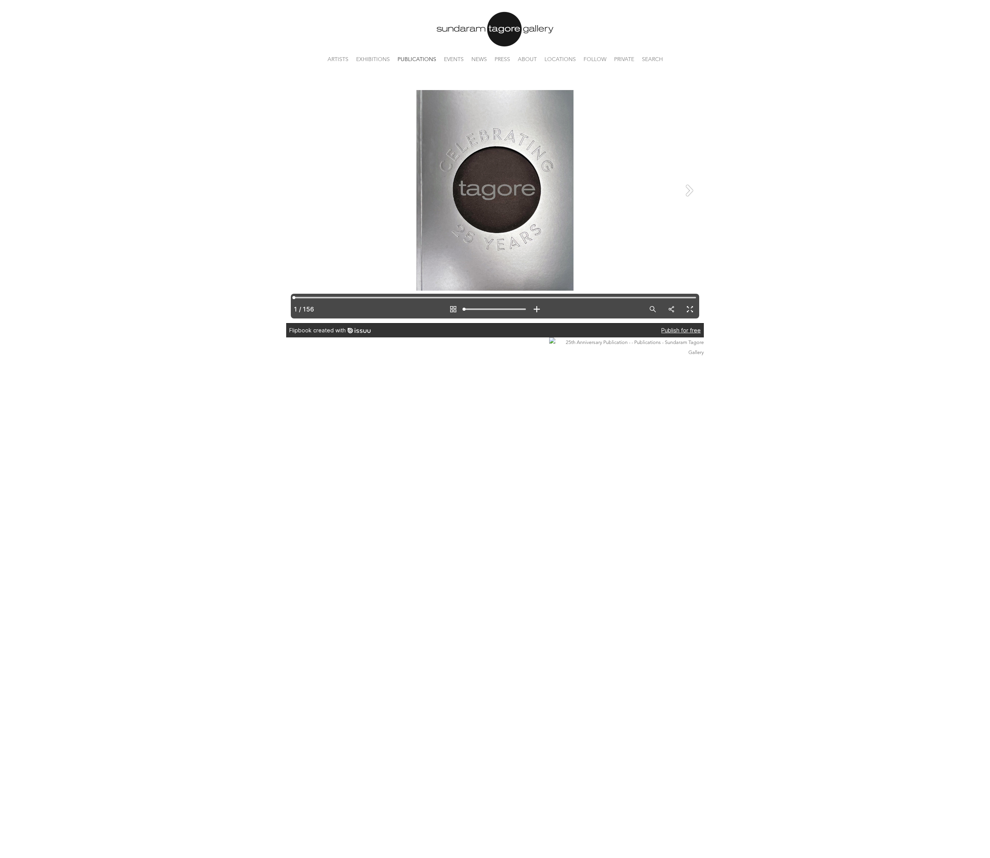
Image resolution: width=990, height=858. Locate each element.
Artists (338, 59)
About (527, 59)
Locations (560, 59)
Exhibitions (373, 59)
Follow (595, 59)
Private (624, 59)
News (479, 59)
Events (454, 59)
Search (652, 59)
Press (502, 59)
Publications (417, 59)
